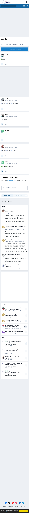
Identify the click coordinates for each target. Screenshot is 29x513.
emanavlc (7, 333)
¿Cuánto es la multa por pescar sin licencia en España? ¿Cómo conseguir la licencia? (14, 372)
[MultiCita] (2, 64)
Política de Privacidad (13, 506)
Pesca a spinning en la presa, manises (14, 331)
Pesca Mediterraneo (12, 344)
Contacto (23, 506)
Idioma (4, 506)
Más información (9, 511)
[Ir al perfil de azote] (2, 99)
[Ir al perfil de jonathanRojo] (3, 227)
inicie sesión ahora (11, 180)
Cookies (14, 507)
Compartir (7, 195)
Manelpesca (10, 267)
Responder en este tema (14, 49)
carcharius (7, 328)
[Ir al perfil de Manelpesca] (3, 265)
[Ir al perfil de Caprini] (3, 210)
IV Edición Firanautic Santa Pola (12, 356)
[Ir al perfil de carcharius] (3, 326)
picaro (4, 43)
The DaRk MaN (10, 358)
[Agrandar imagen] (3, 59)
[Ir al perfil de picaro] (2, 55)
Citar (6, 64)
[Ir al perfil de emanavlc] (3, 332)
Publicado (11, 56)
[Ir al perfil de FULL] (2, 115)
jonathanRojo (10, 229)
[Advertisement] (14, 22)
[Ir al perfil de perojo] (2, 131)
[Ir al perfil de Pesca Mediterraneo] (3, 342)
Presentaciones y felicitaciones (16, 44)
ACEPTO (23, 510)
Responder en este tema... (10, 187)
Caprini (8, 213)
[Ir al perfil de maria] (2, 146)
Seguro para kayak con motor (12, 239)
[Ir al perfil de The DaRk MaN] (3, 357)
